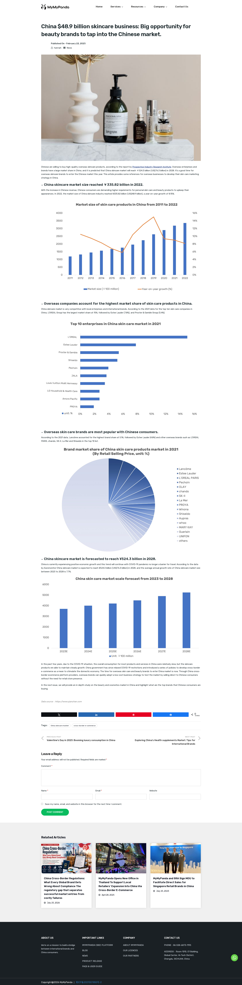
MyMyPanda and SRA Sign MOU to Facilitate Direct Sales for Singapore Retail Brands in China (174, 882)
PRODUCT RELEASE (92, 961)
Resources (137, 6)
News (69, 48)
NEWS (85, 956)
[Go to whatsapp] (234, 957)
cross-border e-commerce (85, 726)
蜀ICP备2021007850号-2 (89, 982)
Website (153, 790)
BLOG (85, 950)
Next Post (165, 740)
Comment (46, 766)
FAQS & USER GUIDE (92, 966)
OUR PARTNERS (131, 956)
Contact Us (181, 6)
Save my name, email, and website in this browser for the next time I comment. (83, 804)
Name (44, 790)
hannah (57, 48)
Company (159, 6)
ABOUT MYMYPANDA (133, 945)
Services (115, 6)
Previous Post (81, 739)
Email (98, 790)
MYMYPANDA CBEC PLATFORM (97, 945)
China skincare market (60, 726)
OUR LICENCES (130, 950)
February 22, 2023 (76, 43)
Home (99, 6)
